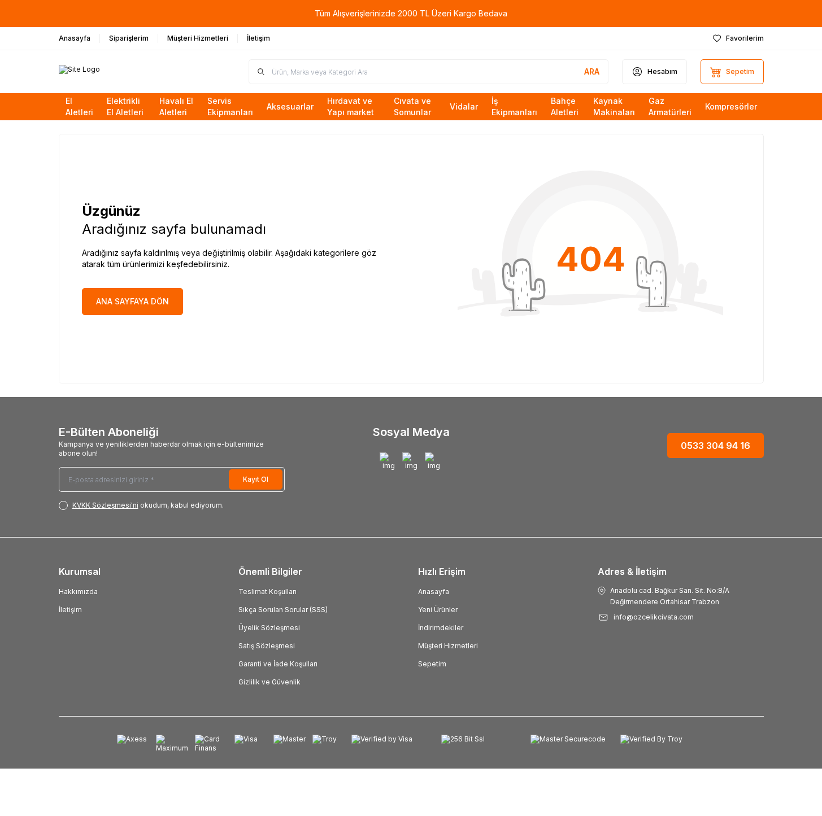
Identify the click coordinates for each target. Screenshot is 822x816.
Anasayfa (433, 591)
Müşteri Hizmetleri (448, 646)
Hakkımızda (78, 591)
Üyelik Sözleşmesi (269, 627)
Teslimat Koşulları (267, 591)
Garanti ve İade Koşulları (278, 664)
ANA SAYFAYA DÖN (132, 301)
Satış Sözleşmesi (266, 646)
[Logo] (126, 71)
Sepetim (432, 664)
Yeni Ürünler (438, 609)
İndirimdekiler (440, 627)
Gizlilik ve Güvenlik (269, 682)
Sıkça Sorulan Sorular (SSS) (283, 609)
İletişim (70, 609)
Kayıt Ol (255, 479)
